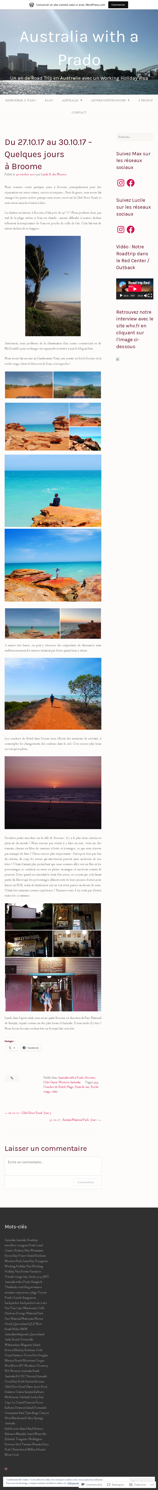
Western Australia (69, 1082)
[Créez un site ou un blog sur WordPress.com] (6, 1469)
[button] (29, 385)
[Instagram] (120, 182)
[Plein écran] (150, 295)
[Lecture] (121, 295)
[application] (134, 288)
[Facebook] (130, 182)
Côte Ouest (50, 1082)
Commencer (118, 4)
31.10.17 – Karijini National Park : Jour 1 (73, 1120)
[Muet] (146, 295)
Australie (70, 100)
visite (55, 1092)
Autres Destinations (108, 100)
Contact (79, 112)
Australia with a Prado (71, 1078)
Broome (90, 1078)
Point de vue (82, 1087)
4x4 (95, 1082)
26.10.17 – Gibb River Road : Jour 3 (29, 1113)
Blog (49, 100)
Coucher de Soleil (54, 1087)
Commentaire (85, 1182)
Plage (70, 1087)
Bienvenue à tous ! (20, 100)
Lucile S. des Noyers (53, 174)
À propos (145, 100)
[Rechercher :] (134, 137)
